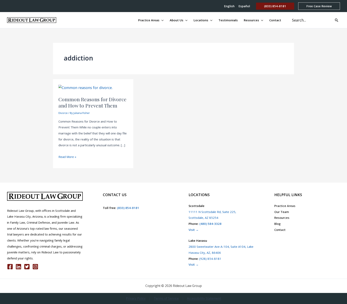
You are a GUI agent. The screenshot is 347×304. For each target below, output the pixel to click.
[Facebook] (10, 267)
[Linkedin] (18, 267)
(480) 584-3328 (210, 224)
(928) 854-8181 (210, 259)
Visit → (194, 230)
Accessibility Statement (204, 298)
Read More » (67, 157)
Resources (281, 218)
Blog (277, 224)
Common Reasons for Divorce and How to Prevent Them (92, 102)
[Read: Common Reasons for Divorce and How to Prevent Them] (85, 87)
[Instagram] (35, 267)
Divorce (63, 113)
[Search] (337, 20)
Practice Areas (284, 206)
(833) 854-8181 (127, 208)
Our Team (281, 212)
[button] (275, 6)
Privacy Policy (136, 298)
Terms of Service (166, 298)
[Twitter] (27, 267)
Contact (280, 230)
